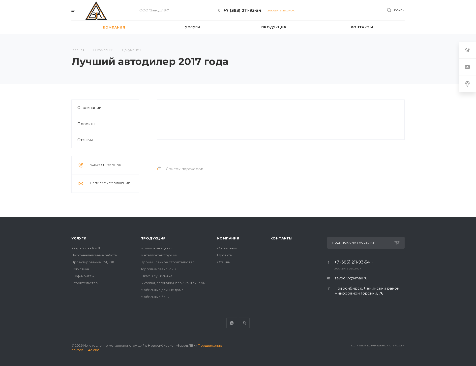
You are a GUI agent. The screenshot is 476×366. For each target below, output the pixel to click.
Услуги (79, 238)
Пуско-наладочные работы (94, 255)
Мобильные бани (155, 297)
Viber (244, 323)
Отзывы (85, 139)
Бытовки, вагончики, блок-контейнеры (173, 283)
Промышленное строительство (168, 262)
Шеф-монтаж (82, 276)
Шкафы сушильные (157, 276)
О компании (89, 107)
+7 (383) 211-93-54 (242, 10)
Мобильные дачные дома (162, 290)
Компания (228, 238)
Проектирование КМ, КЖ (92, 262)
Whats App (231, 323)
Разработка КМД (85, 248)
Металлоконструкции (159, 255)
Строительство (84, 283)
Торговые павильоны (158, 269)
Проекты (86, 123)
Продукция (153, 238)
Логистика (80, 269)
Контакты (281, 238)
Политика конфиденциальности (377, 345)
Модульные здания (157, 248)
